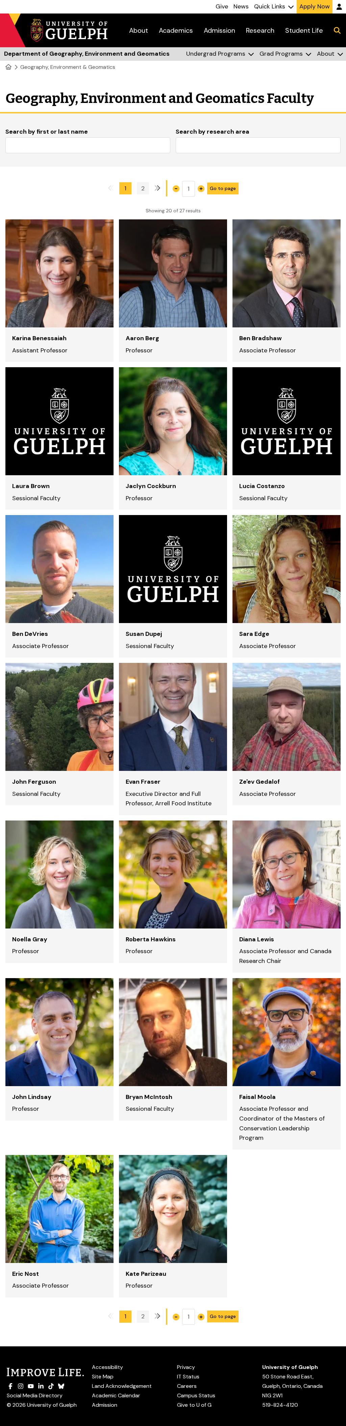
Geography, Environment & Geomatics (67, 67)
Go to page (223, 188)
